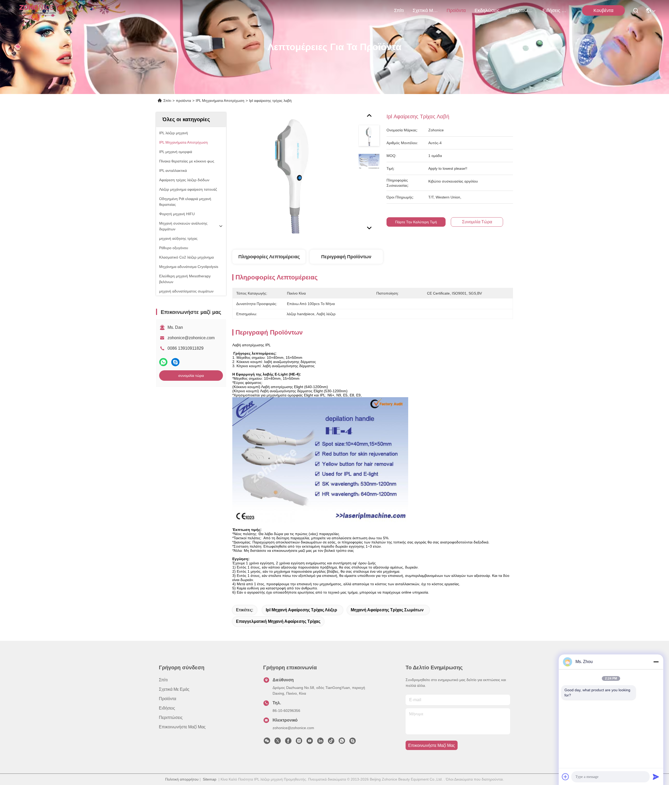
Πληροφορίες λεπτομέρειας (269, 256)
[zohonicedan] (352, 742)
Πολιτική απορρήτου (182, 779)
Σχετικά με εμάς (425, 10)
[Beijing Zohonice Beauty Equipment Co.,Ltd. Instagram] (299, 742)
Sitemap (209, 779)
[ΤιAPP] (163, 362)
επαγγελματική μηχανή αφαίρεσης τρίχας (278, 621)
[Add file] (565, 776)
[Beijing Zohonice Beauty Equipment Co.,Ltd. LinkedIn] (320, 742)
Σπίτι (399, 10)
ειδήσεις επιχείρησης (555, 10)
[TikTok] (331, 742)
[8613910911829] (341, 742)
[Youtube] (309, 742)
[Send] (656, 776)
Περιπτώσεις (171, 717)
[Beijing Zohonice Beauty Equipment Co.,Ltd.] (37, 10)
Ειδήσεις (167, 708)
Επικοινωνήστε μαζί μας (521, 10)
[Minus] (656, 662)
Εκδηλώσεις (487, 10)
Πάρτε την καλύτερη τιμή (416, 222)
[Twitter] (277, 742)
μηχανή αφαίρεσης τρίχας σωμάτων (387, 610)
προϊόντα (456, 10)
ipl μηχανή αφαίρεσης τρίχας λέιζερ (301, 610)
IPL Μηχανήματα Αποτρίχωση (220, 100)
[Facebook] (288, 742)
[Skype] (175, 362)
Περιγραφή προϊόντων (346, 256)
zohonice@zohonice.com (191, 338)
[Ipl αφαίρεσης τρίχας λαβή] (293, 172)
